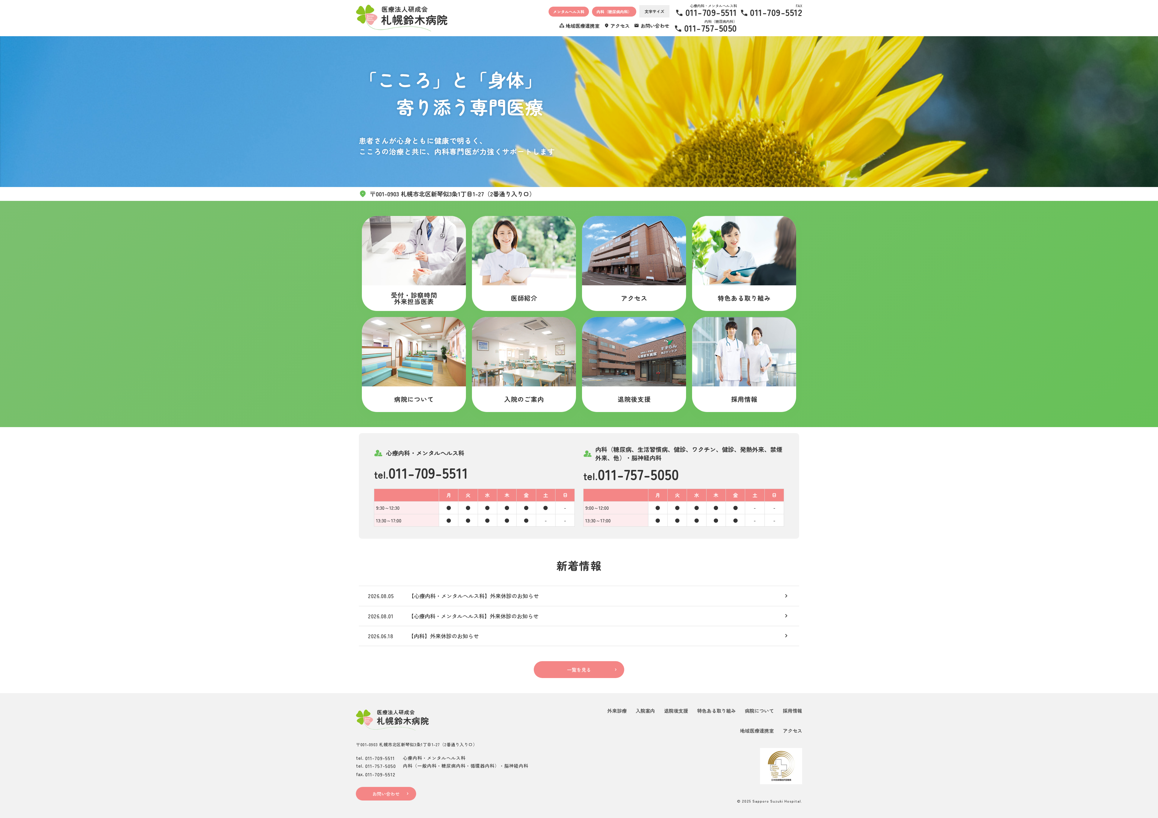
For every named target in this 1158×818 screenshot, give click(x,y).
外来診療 (617, 710)
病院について (759, 710)
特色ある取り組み (716, 710)
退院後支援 (676, 710)
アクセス (792, 730)
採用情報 (792, 710)
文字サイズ (654, 11)
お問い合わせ (386, 794)
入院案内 (645, 710)
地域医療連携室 (757, 730)
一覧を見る (579, 669)
